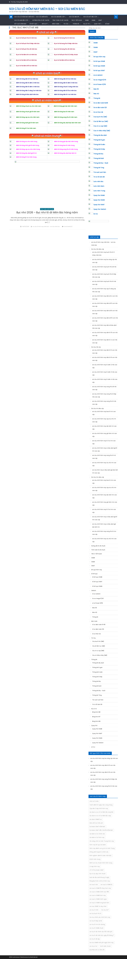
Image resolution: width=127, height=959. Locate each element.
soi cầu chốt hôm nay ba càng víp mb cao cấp (104, 261)
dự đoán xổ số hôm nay (97, 837)
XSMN (93, 20)
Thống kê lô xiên (99, 144)
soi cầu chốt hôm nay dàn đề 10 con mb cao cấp (105, 319)
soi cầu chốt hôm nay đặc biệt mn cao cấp (104, 496)
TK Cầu (66, 24)
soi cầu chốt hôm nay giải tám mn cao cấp (104, 503)
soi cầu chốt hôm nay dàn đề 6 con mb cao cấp (104, 304)
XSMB (87, 20)
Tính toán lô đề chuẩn (60, 20)
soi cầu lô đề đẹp (95, 939)
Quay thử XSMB (99, 195)
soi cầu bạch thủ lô (95, 913)
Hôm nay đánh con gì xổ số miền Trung (102, 848)
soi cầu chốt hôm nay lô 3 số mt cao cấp (104, 442)
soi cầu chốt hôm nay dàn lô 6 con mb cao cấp (104, 351)
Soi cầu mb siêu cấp (58, 17)
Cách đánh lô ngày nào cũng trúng (101, 805)
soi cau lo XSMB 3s (106, 884)
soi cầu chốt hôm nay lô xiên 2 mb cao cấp (104, 366)
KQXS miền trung (95, 859)
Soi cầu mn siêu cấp (21, 20)
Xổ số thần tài (98, 112)
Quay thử (97, 24)
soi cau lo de (94, 884)
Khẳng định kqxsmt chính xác (99, 852)
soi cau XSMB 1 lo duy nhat (98, 906)
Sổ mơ (96, 214)
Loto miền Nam (99, 186)
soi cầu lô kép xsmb (96, 921)
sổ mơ (107, 24)
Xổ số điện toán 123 (100, 107)
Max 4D (96, 94)
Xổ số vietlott (96, 594)
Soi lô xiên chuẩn (105, 946)
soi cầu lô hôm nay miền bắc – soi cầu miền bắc (47, 9)
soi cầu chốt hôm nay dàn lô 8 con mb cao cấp (104, 358)
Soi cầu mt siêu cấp (90, 17)
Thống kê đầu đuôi (100, 135)
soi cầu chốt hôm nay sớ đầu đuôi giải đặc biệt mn (104, 525)
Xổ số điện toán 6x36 (101, 103)
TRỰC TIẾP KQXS (76, 20)
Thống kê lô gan (99, 140)
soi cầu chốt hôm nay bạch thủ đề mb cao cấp (104, 268)
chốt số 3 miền (94, 801)
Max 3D (96, 89)
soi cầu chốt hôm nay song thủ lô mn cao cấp (104, 532)
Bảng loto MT (96, 717)
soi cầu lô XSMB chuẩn (96, 928)
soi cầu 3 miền (94, 910)
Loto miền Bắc (98, 181)
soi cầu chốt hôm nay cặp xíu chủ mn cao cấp (104, 489)
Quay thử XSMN (99, 200)
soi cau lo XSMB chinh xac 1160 (99, 892)
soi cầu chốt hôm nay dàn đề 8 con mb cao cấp (104, 312)
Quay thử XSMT (99, 205)
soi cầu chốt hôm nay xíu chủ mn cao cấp (104, 540)
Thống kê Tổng (99, 168)
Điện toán (55, 24)
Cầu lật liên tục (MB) (101, 121)
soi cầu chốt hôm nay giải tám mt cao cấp (104, 434)
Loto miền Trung (99, 191)
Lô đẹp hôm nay (95, 866)
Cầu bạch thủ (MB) (100, 117)
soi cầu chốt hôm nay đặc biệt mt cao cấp (104, 427)
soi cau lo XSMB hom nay (98, 895)
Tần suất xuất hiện (100, 172)
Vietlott (45, 24)
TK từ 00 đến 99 (99, 177)
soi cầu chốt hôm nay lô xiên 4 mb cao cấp (104, 380)
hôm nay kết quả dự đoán (98, 845)
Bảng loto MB (96, 712)
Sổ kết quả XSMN (99, 66)
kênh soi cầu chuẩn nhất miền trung (101, 863)
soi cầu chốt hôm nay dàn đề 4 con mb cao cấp (105, 297)
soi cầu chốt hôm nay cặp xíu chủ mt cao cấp (104, 420)
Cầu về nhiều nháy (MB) (102, 131)
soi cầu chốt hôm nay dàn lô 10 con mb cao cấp (105, 334)
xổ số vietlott (98, 75)
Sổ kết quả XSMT (99, 70)
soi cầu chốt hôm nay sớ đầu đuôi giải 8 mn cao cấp (104, 518)
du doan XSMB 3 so (96, 819)
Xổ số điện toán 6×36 (98, 624)
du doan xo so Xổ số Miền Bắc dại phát (101, 812)
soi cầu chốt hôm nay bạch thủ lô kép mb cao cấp (104, 275)
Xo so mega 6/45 (100, 80)
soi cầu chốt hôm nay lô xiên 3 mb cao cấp (104, 373)
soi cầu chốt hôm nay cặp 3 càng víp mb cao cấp (104, 290)
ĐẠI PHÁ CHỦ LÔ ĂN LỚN (97, 950)
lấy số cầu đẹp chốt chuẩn (98, 874)
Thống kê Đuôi (99, 158)
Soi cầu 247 (105, 910)
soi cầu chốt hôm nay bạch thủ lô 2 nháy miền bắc (103, 253)
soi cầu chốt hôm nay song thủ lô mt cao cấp (104, 456)
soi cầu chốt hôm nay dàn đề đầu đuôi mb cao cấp (104, 326)
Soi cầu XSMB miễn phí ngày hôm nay (102, 942)
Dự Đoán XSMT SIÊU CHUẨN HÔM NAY (101, 830)
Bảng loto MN (96, 721)
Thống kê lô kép (99, 149)
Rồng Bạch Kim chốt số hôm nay (100, 881)
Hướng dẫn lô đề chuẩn (40, 20)
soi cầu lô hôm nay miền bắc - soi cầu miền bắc (46, 226)
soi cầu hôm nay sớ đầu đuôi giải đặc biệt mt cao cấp (105, 471)
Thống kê (76, 24)
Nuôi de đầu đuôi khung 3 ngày (99, 877)
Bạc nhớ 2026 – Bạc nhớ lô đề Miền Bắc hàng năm (47, 212)
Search (92, 31)
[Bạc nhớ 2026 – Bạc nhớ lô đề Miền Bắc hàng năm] (47, 183)
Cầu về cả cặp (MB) (100, 126)
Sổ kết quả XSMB (99, 61)
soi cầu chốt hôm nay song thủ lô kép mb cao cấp (104, 395)
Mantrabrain (34, 957)
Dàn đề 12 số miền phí (96, 823)
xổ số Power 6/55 (100, 84)
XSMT (100, 20)
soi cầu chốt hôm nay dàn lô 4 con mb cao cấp (104, 341)
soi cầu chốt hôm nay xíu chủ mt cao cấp (104, 464)
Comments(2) (68, 226)
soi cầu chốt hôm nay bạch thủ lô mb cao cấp (104, 282)
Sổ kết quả (33, 24)
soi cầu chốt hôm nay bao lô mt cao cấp (104, 413)
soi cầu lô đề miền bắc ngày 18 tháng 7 (102, 935)
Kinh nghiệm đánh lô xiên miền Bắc (100, 855)
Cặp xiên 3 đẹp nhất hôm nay (99, 808)
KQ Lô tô (86, 24)
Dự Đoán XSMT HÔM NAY (97, 827)
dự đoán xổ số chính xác (97, 834)
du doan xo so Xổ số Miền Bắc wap (100, 816)
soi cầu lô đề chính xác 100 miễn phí (101, 932)
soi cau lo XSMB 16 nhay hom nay (100, 888)
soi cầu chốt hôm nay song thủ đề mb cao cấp (104, 388)
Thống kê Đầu (98, 154)
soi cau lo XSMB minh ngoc (98, 899)
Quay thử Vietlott (100, 209)
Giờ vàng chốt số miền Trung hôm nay (102, 841)
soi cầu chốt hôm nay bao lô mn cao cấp (104, 481)
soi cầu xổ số (93, 946)
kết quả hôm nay (20, 24)
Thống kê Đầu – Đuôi (101, 163)
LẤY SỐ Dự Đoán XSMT (97, 870)
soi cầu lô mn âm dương (97, 924)
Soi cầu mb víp (74, 17)
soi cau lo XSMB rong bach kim (99, 903)
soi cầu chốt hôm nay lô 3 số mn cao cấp (104, 510)
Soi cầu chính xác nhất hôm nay (100, 917)
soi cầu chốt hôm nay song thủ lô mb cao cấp (104, 402)
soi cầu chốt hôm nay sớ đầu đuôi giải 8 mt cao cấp (104, 449)
